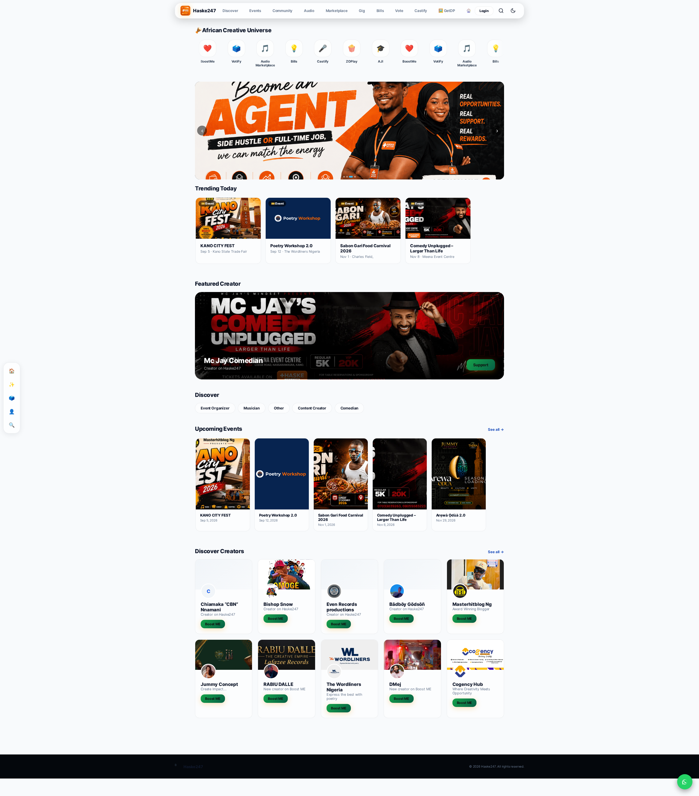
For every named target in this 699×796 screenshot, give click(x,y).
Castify (420, 10)
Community (283, 10)
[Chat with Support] (684, 781)
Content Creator (312, 408)
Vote (399, 10)
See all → (496, 429)
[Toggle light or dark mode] (513, 10)
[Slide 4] (355, 177)
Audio (309, 10)
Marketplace (337, 10)
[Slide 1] (344, 177)
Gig (362, 10)
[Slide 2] (347, 177)
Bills (380, 10)
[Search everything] (501, 10)
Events (255, 10)
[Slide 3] (351, 177)
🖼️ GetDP (447, 10)
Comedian (349, 408)
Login (484, 11)
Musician (252, 408)
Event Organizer (215, 408)
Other (279, 408)
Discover (230, 10)
